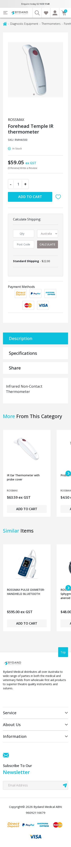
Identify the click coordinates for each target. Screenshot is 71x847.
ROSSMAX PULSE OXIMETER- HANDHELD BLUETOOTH (26, 592)
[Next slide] (68, 473)
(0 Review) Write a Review (22, 168)
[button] (59, 197)
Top (63, 652)
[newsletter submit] (65, 785)
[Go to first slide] (68, 588)
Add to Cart (30, 196)
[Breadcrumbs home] (5, 23)
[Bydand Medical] (20, 13)
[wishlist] (45, 13)
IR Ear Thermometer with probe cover (23, 477)
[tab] (34, 94)
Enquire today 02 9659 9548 (35, 3)
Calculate (47, 244)
